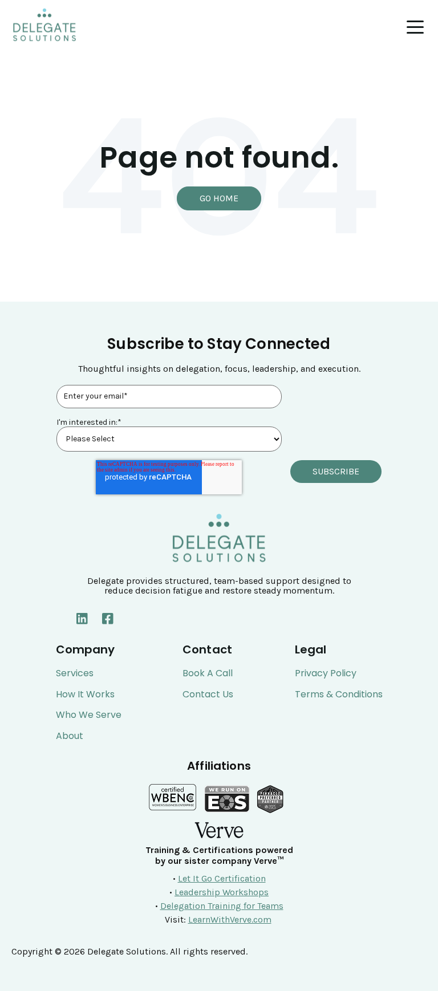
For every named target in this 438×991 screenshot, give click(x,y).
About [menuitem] (69, 736)
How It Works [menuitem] (85, 694)
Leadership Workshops (222, 892)
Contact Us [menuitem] (207, 694)
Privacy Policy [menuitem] (325, 673)
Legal (311, 649)
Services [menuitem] (75, 673)
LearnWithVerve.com (229, 919)
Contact (207, 649)
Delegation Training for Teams (221, 905)
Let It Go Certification (222, 878)
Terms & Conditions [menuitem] (339, 694)
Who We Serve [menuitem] (88, 715)
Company (85, 649)
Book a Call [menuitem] (207, 673)
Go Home (219, 198)
